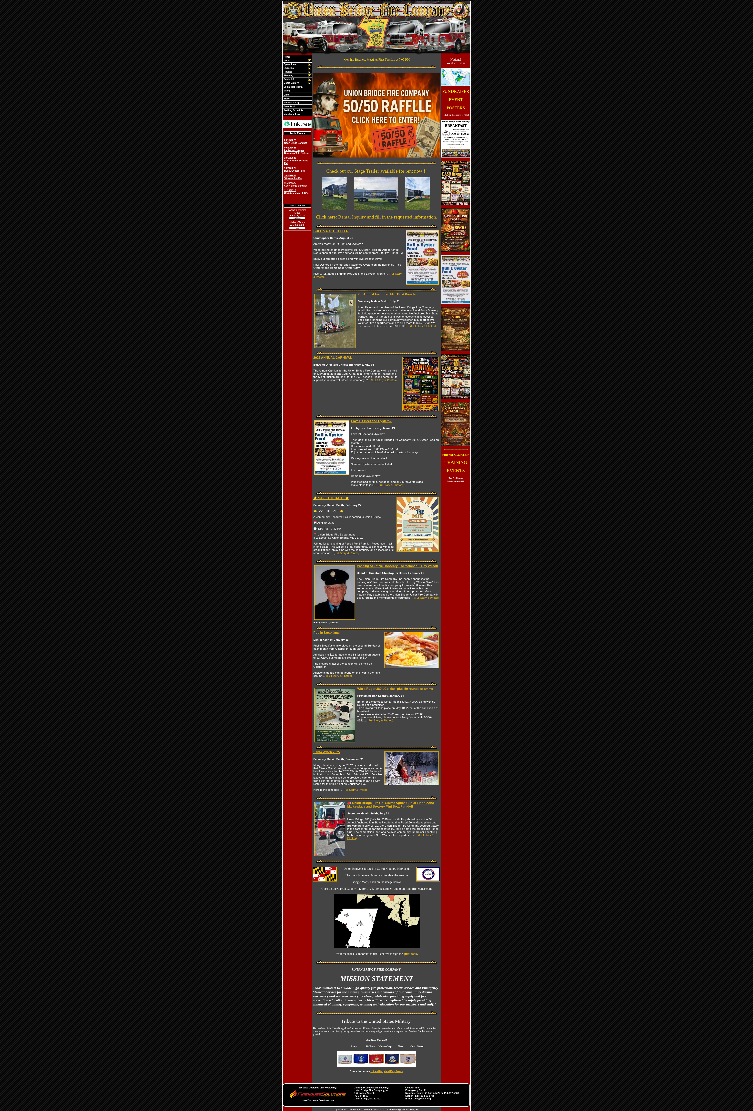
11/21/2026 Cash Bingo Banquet (295, 184)
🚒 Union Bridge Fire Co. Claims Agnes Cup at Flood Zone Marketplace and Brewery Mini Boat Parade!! (390, 804)
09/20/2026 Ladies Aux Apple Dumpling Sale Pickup (296, 150)
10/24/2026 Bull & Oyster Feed (294, 169)
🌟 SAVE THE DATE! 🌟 (331, 498)
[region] (297, 85)
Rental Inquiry (352, 216)
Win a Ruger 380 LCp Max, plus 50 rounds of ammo (395, 688)
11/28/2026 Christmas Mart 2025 (296, 192)
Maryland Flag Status (391, 1071)
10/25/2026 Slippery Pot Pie (293, 177)
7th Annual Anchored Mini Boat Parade (387, 294)
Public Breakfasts (326, 632)
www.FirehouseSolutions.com (318, 1100)
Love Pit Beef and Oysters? (371, 421)
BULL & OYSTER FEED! (331, 231)
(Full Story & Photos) (423, 326)
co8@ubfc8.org (422, 1098)
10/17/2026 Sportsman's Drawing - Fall (297, 161)
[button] (295, 60)
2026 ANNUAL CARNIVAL (332, 357)
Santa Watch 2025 (326, 752)
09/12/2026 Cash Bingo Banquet (295, 141)
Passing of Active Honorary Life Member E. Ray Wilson (397, 566)
